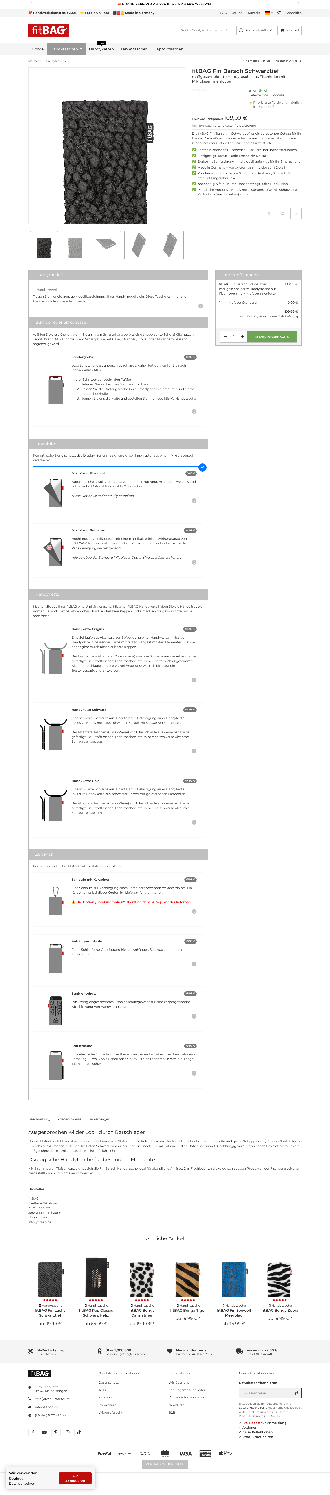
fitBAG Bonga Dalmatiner (142, 1312)
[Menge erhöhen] (242, 336)
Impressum (108, 1405)
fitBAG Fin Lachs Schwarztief (50, 1312)
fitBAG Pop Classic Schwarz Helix (96, 1312)
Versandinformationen (186, 1397)
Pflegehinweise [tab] (69, 1119)
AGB (102, 1390)
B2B (172, 1412)
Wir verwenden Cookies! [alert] (23, 1476)
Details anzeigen (22, 1484)
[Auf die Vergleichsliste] (282, 213)
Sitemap (105, 1397)
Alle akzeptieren (75, 1478)
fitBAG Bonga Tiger (188, 1310)
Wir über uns (179, 1383)
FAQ (223, 13)
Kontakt (254, 13)
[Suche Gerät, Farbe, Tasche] (229, 30)
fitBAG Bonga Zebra (280, 1310)
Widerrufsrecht (111, 1412)
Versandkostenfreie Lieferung (234, 125)
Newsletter (177, 1405)
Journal (237, 13)
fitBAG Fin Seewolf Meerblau (234, 1312)
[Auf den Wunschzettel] (269, 213)
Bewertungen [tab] (99, 1119)
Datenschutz (109, 1383)
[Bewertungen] (50, 1300)
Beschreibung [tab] (39, 1119)
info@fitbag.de (46, 1407)
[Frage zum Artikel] (296, 213)
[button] (31, 4)
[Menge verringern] (225, 336)
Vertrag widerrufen (165, 1464)
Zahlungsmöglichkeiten (187, 1390)
